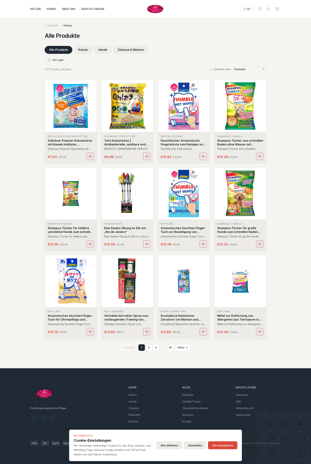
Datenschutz (243, 414)
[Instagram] (33, 418)
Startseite (53, 25)
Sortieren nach (222, 69)
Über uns (69, 8)
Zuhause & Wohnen (131, 49)
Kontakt (186, 421)
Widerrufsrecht (245, 408)
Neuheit (133, 421)
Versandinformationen (195, 408)
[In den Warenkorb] (90, 156)
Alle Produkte (58, 49)
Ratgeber (187, 394)
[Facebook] (43, 418)
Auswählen (195, 445)
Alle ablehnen (169, 445)
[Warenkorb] (277, 9)
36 (170, 347)
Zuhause (134, 408)
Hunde (51, 8)
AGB (238, 401)
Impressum (242, 394)
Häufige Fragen (92, 8)
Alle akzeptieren (222, 445)
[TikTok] (52, 418)
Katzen (35, 8)
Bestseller (134, 414)
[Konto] (268, 9)
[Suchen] (259, 9)
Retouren (187, 414)
